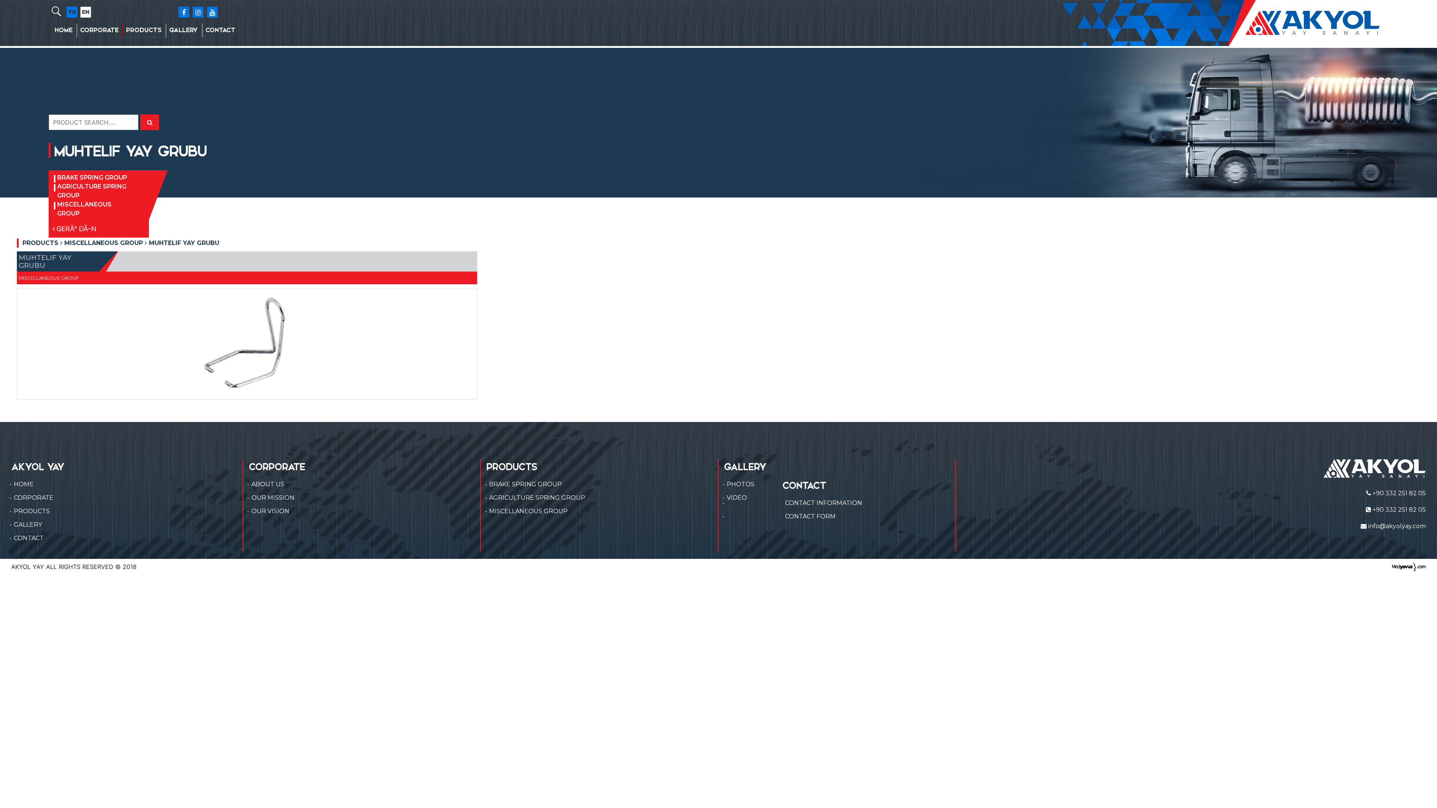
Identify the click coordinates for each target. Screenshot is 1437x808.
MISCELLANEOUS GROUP (84, 209)
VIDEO (737, 497)
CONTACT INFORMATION (823, 502)
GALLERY (183, 30)
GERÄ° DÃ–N (76, 229)
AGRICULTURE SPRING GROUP (91, 191)
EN (85, 12)
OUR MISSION (273, 497)
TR (72, 12)
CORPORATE (99, 30)
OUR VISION (270, 511)
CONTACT (220, 30)
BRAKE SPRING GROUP (92, 177)
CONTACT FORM (810, 516)
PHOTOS (740, 484)
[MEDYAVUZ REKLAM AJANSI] (1409, 566)
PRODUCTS (144, 30)
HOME (64, 30)
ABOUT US (267, 484)
